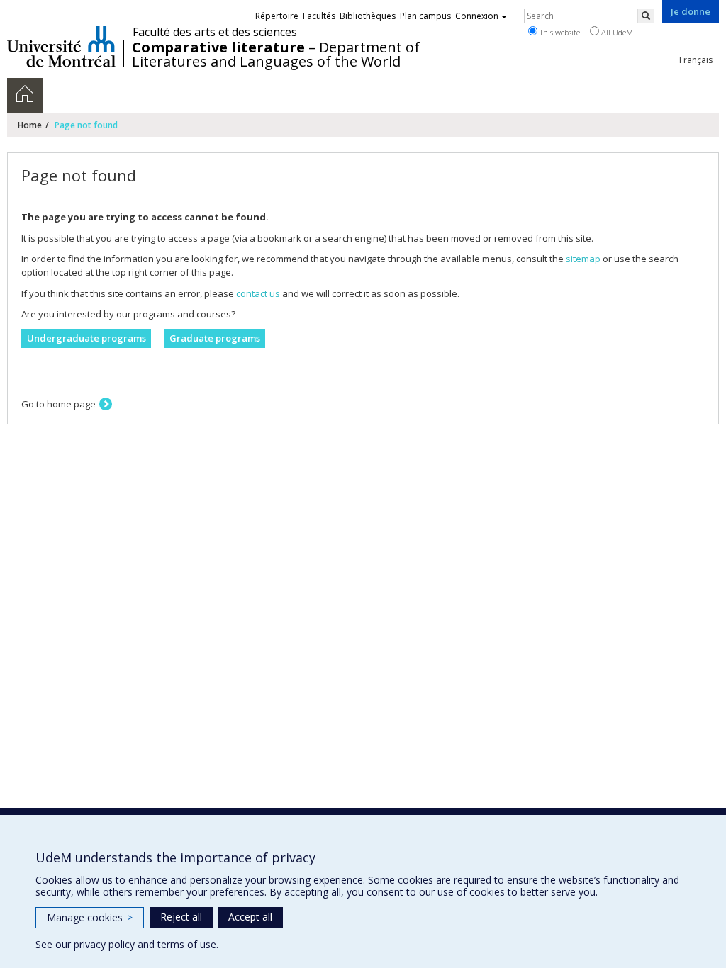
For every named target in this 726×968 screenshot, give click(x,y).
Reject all (181, 916)
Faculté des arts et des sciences (215, 32)
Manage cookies (90, 917)
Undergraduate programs (86, 338)
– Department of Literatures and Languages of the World (276, 54)
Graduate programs (214, 338)
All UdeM (616, 32)
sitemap (583, 258)
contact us (258, 293)
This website (558, 32)
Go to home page (58, 404)
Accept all (250, 916)
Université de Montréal (61, 46)
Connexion (476, 16)
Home (30, 125)
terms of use (186, 944)
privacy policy (104, 944)
